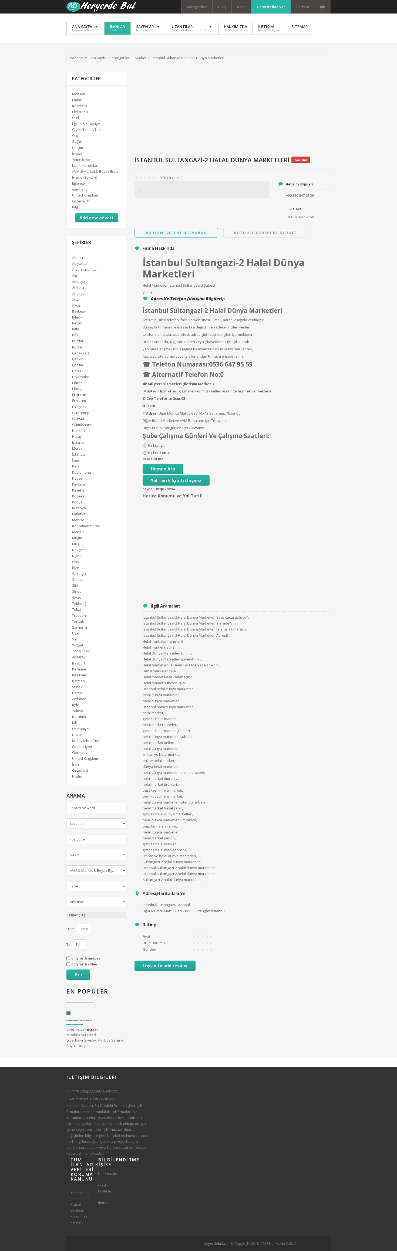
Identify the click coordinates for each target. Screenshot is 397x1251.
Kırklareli (79, 484)
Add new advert (96, 218)
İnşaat (77, 153)
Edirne (77, 382)
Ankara (78, 287)
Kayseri (78, 478)
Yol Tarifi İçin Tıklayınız (176, 480)
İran (75, 764)
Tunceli (78, 621)
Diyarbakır (80, 376)
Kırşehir (78, 490)
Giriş (222, 6)
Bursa (77, 347)
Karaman (79, 669)
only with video (84, 964)
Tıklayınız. (219, 420)
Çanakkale (81, 353)
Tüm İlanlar (79, 1192)
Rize (75, 567)
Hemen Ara (163, 469)
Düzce (77, 734)
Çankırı (77, 359)
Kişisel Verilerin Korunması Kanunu (79, 1213)
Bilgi (75, 207)
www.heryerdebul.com (116, 1117)
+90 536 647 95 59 (300, 217)
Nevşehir (79, 549)
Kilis (75, 722)
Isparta (78, 442)
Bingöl (77, 323)
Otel (75, 117)
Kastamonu (81, 472)
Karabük (79, 716)
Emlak (77, 99)
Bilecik (77, 317)
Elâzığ (77, 388)
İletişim (302, 6)
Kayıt (241, 6)
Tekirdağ (79, 603)
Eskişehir (79, 406)
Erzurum (79, 400)
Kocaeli (78, 496)
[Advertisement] (232, 110)
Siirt (75, 585)
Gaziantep (80, 412)
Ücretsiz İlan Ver (271, 6)
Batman (78, 681)
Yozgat (77, 645)
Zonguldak (81, 651)
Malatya (78, 513)
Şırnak (77, 686)
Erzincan (79, 394)
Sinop (77, 591)
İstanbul (79, 454)
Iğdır (75, 704)
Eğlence (78, 183)
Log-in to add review (165, 966)
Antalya (78, 293)
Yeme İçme (81, 159)
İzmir (76, 460)
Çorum (77, 364)
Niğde (77, 555)
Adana (77, 257)
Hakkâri (78, 430)
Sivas (76, 597)
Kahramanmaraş (86, 525)
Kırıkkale (79, 675)
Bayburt (78, 663)
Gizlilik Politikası (105, 1188)
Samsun (79, 579)
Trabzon (79, 615)
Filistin (77, 776)
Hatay (77, 436)
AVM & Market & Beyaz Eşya (95, 171)
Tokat (76, 609)
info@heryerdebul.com (98, 1091)
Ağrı (75, 275)
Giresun (78, 418)
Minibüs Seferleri (81, 1034)
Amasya (78, 281)
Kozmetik (79, 105)
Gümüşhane (82, 424)
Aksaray (79, 657)
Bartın (77, 692)
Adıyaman (80, 263)
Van (75, 639)
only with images (85, 958)
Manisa (78, 519)
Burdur (77, 340)
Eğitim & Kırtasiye (86, 123)
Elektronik (80, 111)
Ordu (76, 561)
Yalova (77, 710)
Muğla (77, 537)
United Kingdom (85, 195)
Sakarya (79, 573)
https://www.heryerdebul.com (90, 1098)
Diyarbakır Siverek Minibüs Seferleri (79, 1021)
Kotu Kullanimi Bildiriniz (265, 232)
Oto (75, 135)
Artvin (77, 299)
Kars (76, 466)
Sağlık (77, 141)
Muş (75, 543)
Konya (77, 502)
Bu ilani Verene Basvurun (176, 232)
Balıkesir (79, 311)
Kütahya (79, 508)
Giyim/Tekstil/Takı (86, 129)
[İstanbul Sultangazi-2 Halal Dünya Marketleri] (202, 190)
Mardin (78, 531)
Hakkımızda (107, 1173)
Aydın (76, 305)
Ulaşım (77, 147)
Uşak (76, 633)
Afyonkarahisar (85, 269)
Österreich (80, 201)
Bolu (75, 335)
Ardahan (79, 698)
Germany (80, 189)
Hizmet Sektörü (84, 177)
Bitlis (76, 329)
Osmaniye (80, 728)
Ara (78, 975)
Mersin (77, 448)
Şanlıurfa (79, 627)
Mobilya (78, 93)
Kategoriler (197, 6)
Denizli (77, 370)
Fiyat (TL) (77, 915)
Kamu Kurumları (85, 165)
